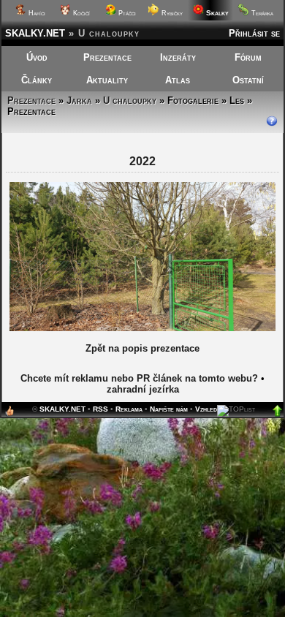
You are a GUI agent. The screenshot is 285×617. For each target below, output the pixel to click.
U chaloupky (129, 100)
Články (36, 80)
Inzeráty (178, 57)
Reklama (128, 409)
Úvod (37, 57)
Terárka (261, 13)
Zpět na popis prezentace (143, 348)
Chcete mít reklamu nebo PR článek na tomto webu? (139, 378)
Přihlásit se (254, 33)
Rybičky (171, 13)
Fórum (248, 57)
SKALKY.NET (35, 33)
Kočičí (80, 13)
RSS (100, 409)
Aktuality (107, 80)
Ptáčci (126, 13)
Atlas (177, 80)
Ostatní (248, 80)
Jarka (79, 100)
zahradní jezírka (143, 389)
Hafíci (35, 13)
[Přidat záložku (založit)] (9, 414)
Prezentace (107, 57)
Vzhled (206, 409)
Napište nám (169, 409)
